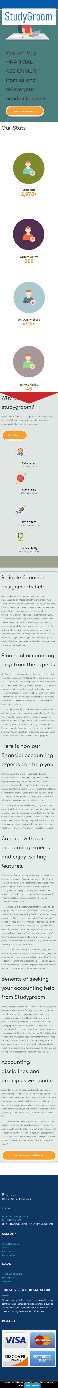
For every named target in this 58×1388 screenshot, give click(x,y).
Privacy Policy (8, 1277)
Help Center (7, 1251)
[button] (25, 111)
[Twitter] (6, 1208)
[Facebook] (2, 1208)
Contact (5, 1247)
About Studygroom (10, 1244)
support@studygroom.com (16, 1216)
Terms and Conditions (12, 1273)
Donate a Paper (9, 1255)
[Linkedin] (9, 1208)
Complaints (7, 1281)
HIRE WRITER (32, 1385)
